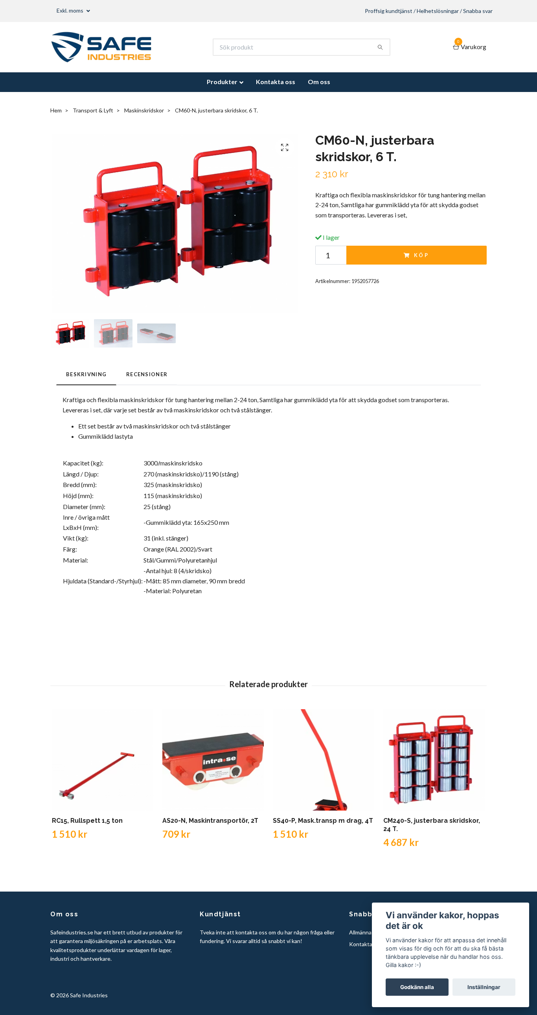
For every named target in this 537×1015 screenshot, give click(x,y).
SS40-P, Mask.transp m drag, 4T (323, 820)
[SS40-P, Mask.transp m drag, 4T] (323, 760)
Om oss (319, 81)
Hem (56, 110)
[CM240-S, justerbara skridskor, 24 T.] (434, 760)
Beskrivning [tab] (86, 374)
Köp (422, 255)
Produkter (222, 81)
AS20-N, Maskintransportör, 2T (210, 820)
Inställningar (483, 987)
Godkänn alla (417, 987)
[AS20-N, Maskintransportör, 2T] (213, 760)
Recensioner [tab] (146, 374)
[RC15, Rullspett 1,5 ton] (102, 760)
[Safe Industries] (101, 47)
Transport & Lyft (93, 110)
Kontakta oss (275, 81)
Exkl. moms (71, 10)
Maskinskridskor (144, 110)
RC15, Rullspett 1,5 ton (87, 820)
